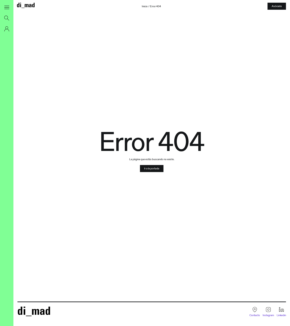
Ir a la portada (151, 168)
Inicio (145, 6)
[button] (7, 7)
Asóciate (277, 6)
